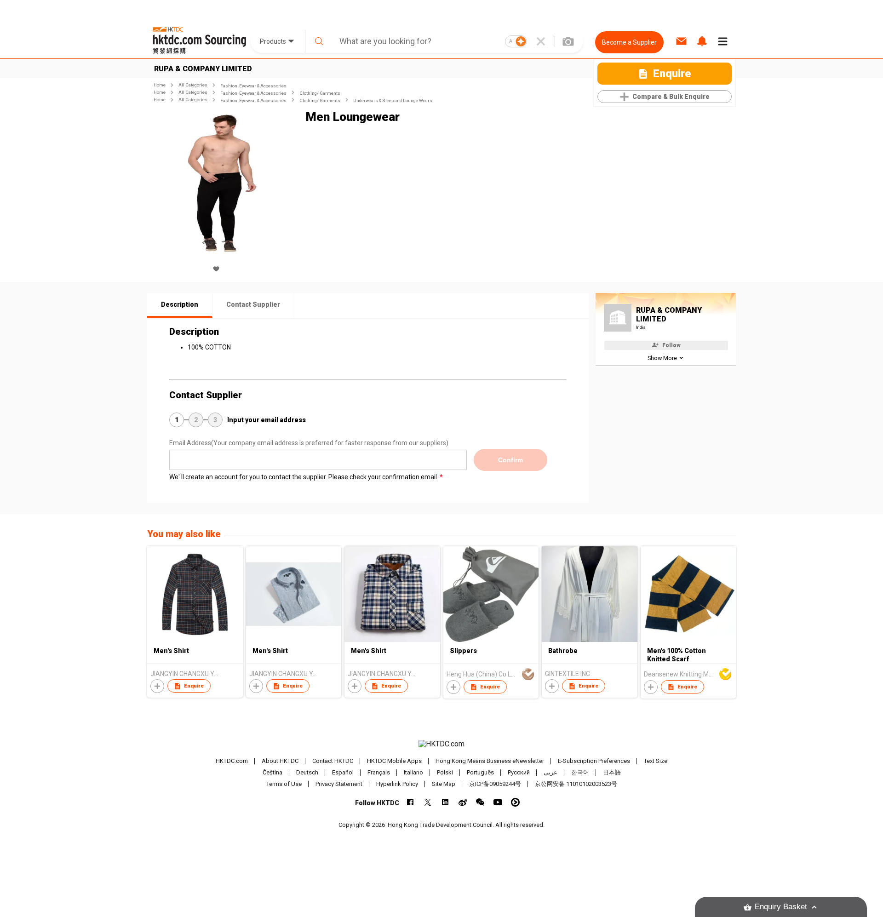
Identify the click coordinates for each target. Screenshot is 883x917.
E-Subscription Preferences (594, 760)
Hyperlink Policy (397, 783)
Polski (445, 772)
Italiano (413, 772)
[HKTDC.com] (441, 744)
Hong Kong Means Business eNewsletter (490, 760)
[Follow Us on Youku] (515, 802)
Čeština (272, 772)
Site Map (443, 783)
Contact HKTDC (332, 760)
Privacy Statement (338, 783)
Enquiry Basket (781, 906)
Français (378, 772)
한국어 (580, 772)
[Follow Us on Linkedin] (445, 802)
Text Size (655, 760)
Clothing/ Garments (319, 93)
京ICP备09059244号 (495, 783)
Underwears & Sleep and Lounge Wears (392, 100)
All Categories (192, 84)
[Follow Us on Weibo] (463, 802)
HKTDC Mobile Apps (394, 760)
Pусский (519, 772)
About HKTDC (280, 760)
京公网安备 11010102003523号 (576, 783)
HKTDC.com (232, 760)
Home (160, 84)
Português (480, 772)
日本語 (612, 772)
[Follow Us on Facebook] (410, 802)
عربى (550, 772)
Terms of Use (284, 783)
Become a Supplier (629, 42)
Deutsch (307, 772)
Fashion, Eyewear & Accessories (253, 85)
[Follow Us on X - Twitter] (428, 802)
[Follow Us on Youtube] (497, 802)
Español (343, 772)
